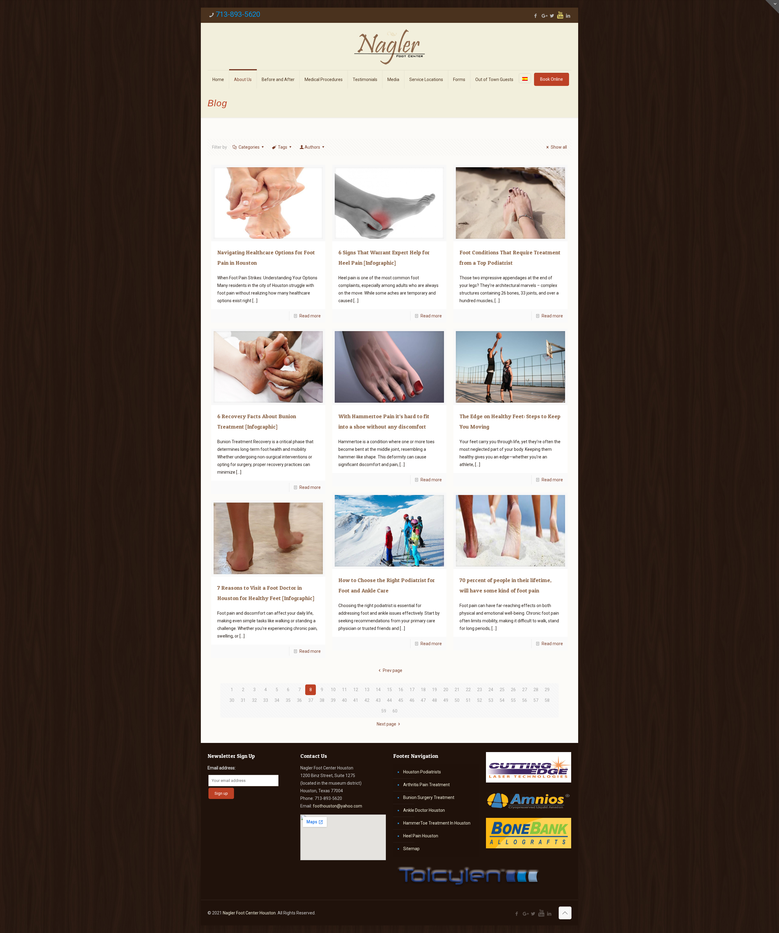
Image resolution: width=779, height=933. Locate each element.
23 (479, 689)
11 (344, 689)
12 (355, 689)
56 (524, 700)
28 (535, 689)
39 (333, 700)
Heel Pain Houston (420, 835)
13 (367, 689)
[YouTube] (560, 15)
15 (389, 689)
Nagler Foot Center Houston (249, 912)
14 (378, 689)
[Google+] (544, 16)
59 (383, 711)
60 (395, 711)
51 (468, 700)
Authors (312, 147)
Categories (249, 147)
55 (513, 700)
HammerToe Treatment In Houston (436, 823)
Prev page (392, 670)
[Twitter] (552, 16)
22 (468, 689)
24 (490, 689)
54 (502, 700)
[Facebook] (536, 16)
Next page (386, 724)
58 (547, 700)
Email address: (222, 767)
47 (423, 700)
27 (524, 689)
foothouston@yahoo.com (337, 806)
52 (479, 700)
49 (445, 700)
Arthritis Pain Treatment (426, 784)
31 (243, 700)
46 (412, 700)
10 (333, 689)
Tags (282, 147)
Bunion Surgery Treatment (428, 797)
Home (544, 101)
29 (547, 689)
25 (502, 689)
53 (490, 700)
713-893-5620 (238, 14)
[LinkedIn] (568, 16)
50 (457, 700)
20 (445, 689)
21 (457, 689)
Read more (310, 315)
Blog (567, 101)
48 (434, 700)
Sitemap (411, 848)
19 (434, 689)
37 (310, 700)
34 (276, 700)
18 (423, 689)
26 (513, 689)
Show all (559, 147)
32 (254, 700)
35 (288, 700)
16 (400, 689)
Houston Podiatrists (422, 771)
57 (535, 700)
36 (299, 700)
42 (367, 700)
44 (389, 700)
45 (400, 700)
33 (265, 700)
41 (355, 700)
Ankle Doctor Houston (424, 810)
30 (231, 700)
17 (412, 689)
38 (322, 700)
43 (378, 700)
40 (344, 700)
